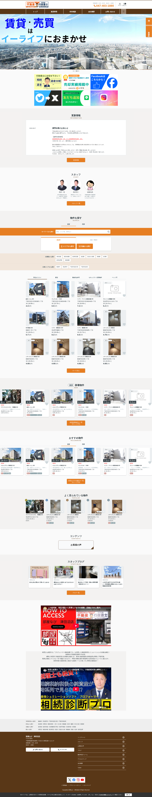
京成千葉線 (62, 726)
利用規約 (65, 785)
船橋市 (58, 266)
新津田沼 (51, 729)
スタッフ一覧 (76, 203)
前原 (56, 729)
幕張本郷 (50, 724)
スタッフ (80, 741)
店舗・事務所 (93, 240)
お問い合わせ (110, 12)
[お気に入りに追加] (47, 295)
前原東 (40, 724)
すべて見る (76, 370)
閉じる (128, 794)
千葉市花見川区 (74, 266)
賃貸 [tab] (68, 224)
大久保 (60, 724)
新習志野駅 (59, 260)
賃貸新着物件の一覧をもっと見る (76, 423)
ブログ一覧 (76, 592)
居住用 (58, 240)
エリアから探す (68, 246)
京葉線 (74, 726)
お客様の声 (76, 545)
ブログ (79, 750)
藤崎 (72, 724)
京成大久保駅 (90, 256)
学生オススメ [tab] (37, 277)
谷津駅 (105, 256)
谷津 (68, 724)
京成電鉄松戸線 (53, 726)
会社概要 (91, 12)
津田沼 (45, 724)
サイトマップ (87, 785)
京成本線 (68, 726)
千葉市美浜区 (84, 266)
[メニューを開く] (123, 11)
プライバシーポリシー (75, 785)
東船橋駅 (67, 260)
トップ (35, 12)
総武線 (40, 726)
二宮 (55, 724)
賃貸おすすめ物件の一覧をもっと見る (76, 481)
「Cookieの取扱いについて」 (105, 794)
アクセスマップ (82, 759)
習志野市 (65, 266)
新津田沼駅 (75, 256)
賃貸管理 (54, 12)
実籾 (72, 729)
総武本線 (45, 726)
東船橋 (64, 724)
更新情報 (76, 160)
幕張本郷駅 (67, 256)
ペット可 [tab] (114, 277)
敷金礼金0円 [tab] (76, 277)
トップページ (81, 737)
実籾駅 (98, 256)
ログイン (120, 5)
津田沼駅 (59, 256)
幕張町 (82, 724)
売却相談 (73, 12)
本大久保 (77, 724)
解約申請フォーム (83, 754)
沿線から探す (86, 246)
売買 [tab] (83, 224)
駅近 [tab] (56, 277)
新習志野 (80, 729)
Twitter (79, 767)
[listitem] (37, 403)
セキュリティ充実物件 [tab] (95, 277)
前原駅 (82, 256)
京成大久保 (62, 729)
